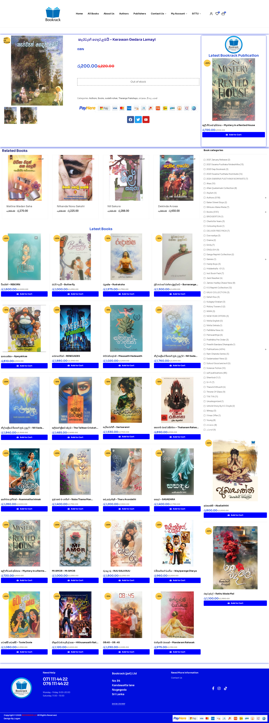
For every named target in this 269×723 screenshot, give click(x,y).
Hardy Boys (212, 264)
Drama (210, 240)
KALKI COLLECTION (216, 292)
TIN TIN (210, 396)
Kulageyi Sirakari (214, 302)
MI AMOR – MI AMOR (63, 570)
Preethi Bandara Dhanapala (220, 344)
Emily (209, 245)
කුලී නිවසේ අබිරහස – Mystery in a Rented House (228, 125)
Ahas (209, 183)
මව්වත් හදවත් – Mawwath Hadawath (122, 356)
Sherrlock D (212, 377)
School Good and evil (217, 363)
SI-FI (209, 382)
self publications (215, 373)
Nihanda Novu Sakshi (70, 206)
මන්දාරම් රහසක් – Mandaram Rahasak (174, 642)
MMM (209, 311)
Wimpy (210, 410)
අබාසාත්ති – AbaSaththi (216, 505)
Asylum (210, 193)
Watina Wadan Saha (19, 206)
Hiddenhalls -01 (214, 268)
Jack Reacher (213, 278)
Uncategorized (214, 401)
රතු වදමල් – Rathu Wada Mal (219, 593)
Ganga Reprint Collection (219, 254)
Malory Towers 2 (214, 306)
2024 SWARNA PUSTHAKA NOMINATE (226, 178)
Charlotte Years (214, 221)
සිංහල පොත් (152, 98)
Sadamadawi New (215, 358)
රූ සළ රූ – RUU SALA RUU (116, 570)
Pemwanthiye (213, 335)
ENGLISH (211, 249)
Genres (210, 259)
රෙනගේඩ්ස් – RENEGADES (66, 356)
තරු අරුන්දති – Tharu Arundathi (119, 499)
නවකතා (142, 98)
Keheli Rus (212, 297)
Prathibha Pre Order (216, 339)
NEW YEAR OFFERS (216, 316)
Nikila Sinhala (213, 325)
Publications (213, 349)
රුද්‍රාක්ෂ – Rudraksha (114, 284)
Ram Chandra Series (216, 354)
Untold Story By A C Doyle (219, 406)
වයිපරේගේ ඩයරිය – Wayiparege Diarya (175, 570)
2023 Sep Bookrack (216, 169)
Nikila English (213, 321)
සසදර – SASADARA (164, 499)
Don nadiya (212, 235)
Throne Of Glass (214, 392)
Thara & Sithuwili (214, 387)
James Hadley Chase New (219, 283)
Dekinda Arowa (168, 206)
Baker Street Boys (215, 202)
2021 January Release (217, 159)
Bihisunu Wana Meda (216, 207)
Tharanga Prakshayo (128, 98)
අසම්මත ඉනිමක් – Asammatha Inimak (21, 499)
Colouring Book (214, 226)
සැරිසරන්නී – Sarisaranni (116, 427)
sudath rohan (111, 98)
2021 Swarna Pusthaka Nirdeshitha (223, 164)
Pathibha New (213, 330)
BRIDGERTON (214, 216)
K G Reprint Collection (217, 287)
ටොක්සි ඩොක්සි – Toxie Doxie (16, 642)
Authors (93, 98)
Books (101, 98)
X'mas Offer (212, 415)
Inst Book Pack (214, 273)
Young (210, 420)
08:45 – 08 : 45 (111, 642)
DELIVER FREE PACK (217, 231)
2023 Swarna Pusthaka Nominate (223, 174)
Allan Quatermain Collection (220, 188)
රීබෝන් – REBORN (10, 284)
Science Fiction (214, 368)
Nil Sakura (114, 206)
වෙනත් (210, 429)
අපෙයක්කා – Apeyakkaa (14, 356)
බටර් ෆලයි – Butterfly (63, 284)
